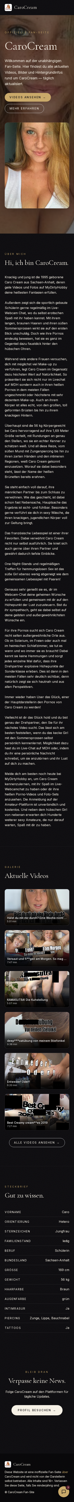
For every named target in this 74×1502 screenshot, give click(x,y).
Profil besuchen (37, 1410)
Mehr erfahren (24, 108)
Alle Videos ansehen (37, 1142)
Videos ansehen (27, 97)
